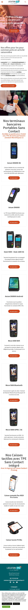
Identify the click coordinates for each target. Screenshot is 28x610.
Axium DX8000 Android (14, 296)
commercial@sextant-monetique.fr (14, 580)
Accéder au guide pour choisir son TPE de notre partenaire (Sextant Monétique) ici (14, 136)
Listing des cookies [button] (7, 603)
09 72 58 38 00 (14, 578)
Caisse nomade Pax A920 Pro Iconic (14, 496)
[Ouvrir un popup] (2, 2)
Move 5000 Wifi (14, 341)
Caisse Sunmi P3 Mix (14, 540)
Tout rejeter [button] (16, 603)
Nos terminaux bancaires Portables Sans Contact (14, 126)
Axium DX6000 (14, 207)
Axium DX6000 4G (14, 163)
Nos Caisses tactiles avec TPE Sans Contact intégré (14, 460)
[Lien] (10, 582)
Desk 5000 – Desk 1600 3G (14, 252)
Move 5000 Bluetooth (14, 385)
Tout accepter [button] (6, 606)
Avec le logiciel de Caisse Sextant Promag (14, 469)
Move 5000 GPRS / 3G (14, 430)
